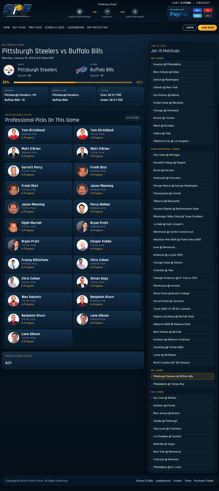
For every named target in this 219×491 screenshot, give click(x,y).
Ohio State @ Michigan (166, 154)
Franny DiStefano (35, 260)
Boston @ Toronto (164, 118)
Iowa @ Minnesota (164, 247)
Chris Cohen (99, 260)
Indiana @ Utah (162, 133)
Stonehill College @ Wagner (169, 162)
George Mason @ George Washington (175, 185)
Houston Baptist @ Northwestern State (176, 208)
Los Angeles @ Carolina (167, 436)
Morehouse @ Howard (166, 285)
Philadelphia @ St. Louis (167, 467)
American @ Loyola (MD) (168, 254)
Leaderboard (75, 27)
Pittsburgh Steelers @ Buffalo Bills (173, 376)
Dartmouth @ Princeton (167, 178)
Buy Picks (19, 27)
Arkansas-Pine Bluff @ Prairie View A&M (177, 239)
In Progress (28, 137)
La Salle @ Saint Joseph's (168, 224)
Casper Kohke (100, 241)
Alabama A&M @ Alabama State (172, 324)
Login (190, 27)
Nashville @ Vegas (164, 444)
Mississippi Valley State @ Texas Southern (178, 216)
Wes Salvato (31, 297)
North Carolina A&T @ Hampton (171, 362)
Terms (187, 480)
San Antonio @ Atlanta (166, 95)
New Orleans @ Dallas (166, 72)
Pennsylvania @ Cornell (167, 193)
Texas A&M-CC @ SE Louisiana (171, 308)
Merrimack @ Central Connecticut (173, 231)
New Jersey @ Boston (166, 413)
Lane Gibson (99, 315)
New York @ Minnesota (167, 451)
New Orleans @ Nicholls (167, 331)
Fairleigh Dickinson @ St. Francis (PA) (175, 278)
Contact (177, 480)
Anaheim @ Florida (164, 405)
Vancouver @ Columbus (167, 428)
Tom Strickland (33, 130)
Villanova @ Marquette (166, 201)
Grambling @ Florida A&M (168, 347)
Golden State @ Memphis (168, 102)
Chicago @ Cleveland (165, 110)
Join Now (207, 27)
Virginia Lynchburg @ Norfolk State (173, 316)
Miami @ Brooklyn (163, 125)
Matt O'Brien (31, 149)
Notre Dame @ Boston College (171, 293)
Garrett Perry (32, 167)
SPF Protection (97, 27)
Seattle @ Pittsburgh (165, 420)
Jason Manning (101, 186)
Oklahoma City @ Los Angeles (171, 141)
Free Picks (35, 27)
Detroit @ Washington (166, 79)
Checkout (203, 2)
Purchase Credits (204, 480)
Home (6, 27)
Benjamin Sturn (102, 297)
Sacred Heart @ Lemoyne (168, 301)
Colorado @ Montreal (165, 459)
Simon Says (99, 278)
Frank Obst (98, 167)
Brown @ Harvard (163, 170)
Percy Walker (100, 204)
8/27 (8, 362)
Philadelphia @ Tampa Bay (168, 384)
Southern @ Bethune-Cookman (171, 339)
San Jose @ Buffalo (164, 397)
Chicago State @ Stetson (168, 262)
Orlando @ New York (165, 87)
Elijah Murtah (32, 223)
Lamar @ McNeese (164, 354)
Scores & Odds (55, 27)
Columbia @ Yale (163, 270)
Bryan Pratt (99, 223)
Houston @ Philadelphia (167, 64)
